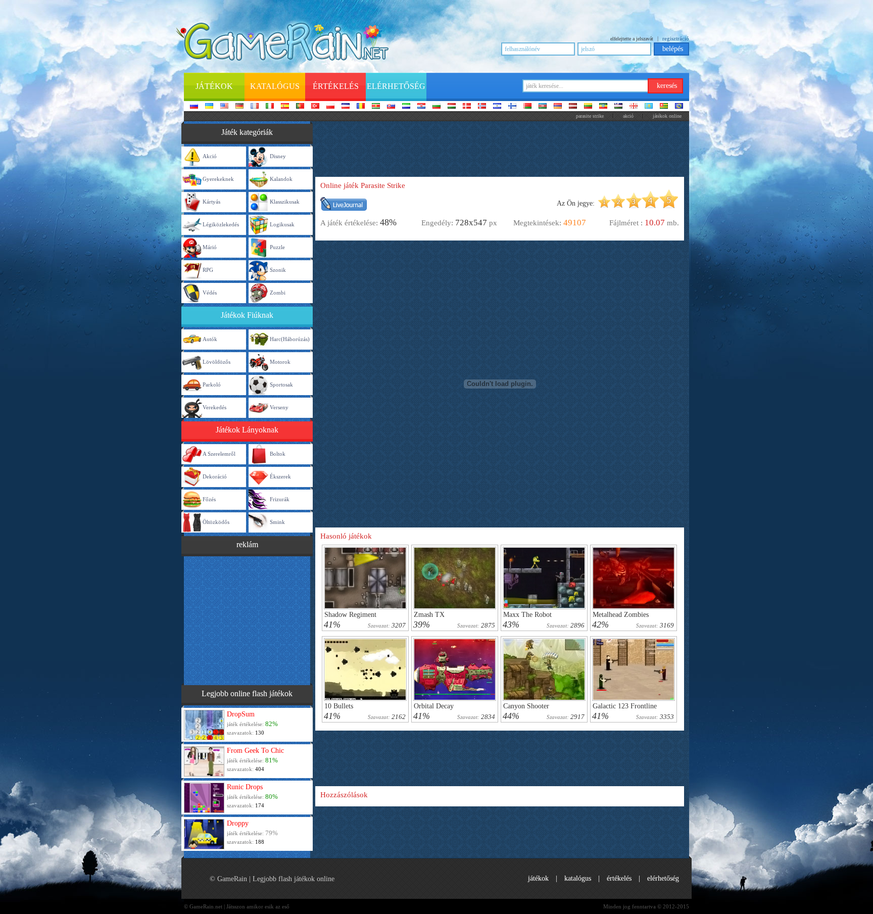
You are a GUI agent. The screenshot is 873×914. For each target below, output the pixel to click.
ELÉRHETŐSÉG (663, 878)
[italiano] (269, 107)
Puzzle (277, 247)
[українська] (209, 107)
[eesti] (603, 107)
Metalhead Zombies (621, 614)
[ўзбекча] (618, 107)
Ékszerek (280, 476)
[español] (285, 107)
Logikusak (282, 224)
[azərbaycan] (542, 107)
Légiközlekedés (221, 224)
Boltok (277, 454)
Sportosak (281, 384)
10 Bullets (338, 706)
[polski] (330, 107)
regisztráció (675, 38)
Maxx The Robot (527, 614)
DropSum (241, 714)
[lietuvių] (588, 107)
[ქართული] (633, 107)
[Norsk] (482, 107)
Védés (210, 293)
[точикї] (663, 107)
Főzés (209, 499)
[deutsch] (239, 107)
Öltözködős (216, 522)
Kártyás (211, 202)
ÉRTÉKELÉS (619, 878)
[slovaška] (391, 107)
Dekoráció (215, 476)
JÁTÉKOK (538, 878)
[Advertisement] (247, 619)
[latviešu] (572, 107)
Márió (210, 247)
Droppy (238, 823)
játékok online (667, 116)
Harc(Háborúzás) (290, 339)
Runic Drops (245, 787)
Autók (210, 339)
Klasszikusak (285, 202)
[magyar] (451, 107)
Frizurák (279, 499)
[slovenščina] (406, 107)
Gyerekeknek (218, 179)
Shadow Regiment (350, 614)
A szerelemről (219, 454)
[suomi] (512, 107)
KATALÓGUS (577, 878)
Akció (628, 116)
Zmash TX (429, 614)
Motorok (280, 362)
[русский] (194, 107)
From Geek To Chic (255, 750)
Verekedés (214, 407)
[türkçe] (315, 107)
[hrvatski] (421, 107)
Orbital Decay (434, 706)
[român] (360, 107)
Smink (277, 522)
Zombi (277, 293)
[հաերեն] (557, 107)
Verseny (279, 407)
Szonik (278, 270)
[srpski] (375, 107)
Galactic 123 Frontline (625, 706)
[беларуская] (527, 107)
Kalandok (281, 179)
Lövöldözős (216, 362)
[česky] (345, 107)
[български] (436, 107)
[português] (300, 107)
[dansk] (466, 107)
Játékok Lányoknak (247, 429)
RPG (208, 270)
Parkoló (212, 384)
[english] (224, 107)
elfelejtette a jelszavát (631, 38)
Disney (278, 156)
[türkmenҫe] (679, 107)
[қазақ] (648, 107)
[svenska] (497, 107)
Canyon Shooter (526, 706)
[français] (254, 107)
